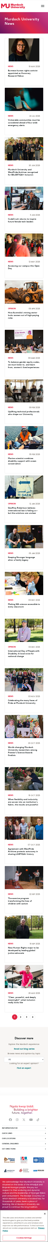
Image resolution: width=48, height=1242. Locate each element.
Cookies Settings (24, 1238)
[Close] (45, 1214)
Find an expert (24, 1068)
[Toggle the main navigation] (43, 6)
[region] (24, 1226)
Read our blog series (24, 1049)
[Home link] (13, 6)
